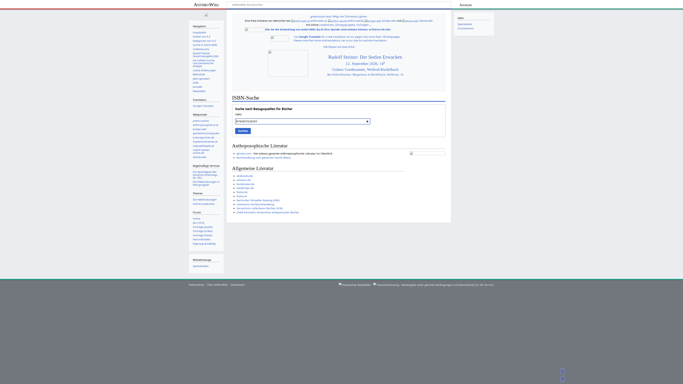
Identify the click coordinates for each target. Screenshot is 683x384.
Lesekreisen (326, 24)
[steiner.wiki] (410, 20)
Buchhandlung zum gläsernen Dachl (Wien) (264, 157)
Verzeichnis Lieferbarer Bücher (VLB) (260, 208)
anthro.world (355, 20)
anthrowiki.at (319, 20)
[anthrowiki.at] (300, 20)
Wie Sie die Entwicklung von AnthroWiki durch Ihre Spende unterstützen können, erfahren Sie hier (328, 29)
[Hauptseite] (206, 14)
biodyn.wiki (389, 20)
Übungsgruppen (345, 24)
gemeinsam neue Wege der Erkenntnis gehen (339, 16)
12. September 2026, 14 (365, 64)
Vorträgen (362, 24)
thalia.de (242, 192)
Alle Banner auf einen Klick (339, 46)
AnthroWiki (206, 4)
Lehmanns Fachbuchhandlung (255, 204)
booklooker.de (245, 184)
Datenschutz (196, 284)
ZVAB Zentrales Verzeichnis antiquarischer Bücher (268, 212)
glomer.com (244, 153)
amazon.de (244, 180)
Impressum (238, 284)
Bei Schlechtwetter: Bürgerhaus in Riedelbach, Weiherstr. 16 (365, 74)
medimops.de (245, 188)
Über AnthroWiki (217, 284)
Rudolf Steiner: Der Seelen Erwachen (365, 57)
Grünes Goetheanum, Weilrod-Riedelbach (365, 69)
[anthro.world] (337, 20)
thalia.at (242, 196)
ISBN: (238, 114)
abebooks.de (245, 176)
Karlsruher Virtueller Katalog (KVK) (258, 200)
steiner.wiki (426, 20)
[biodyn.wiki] (373, 20)
